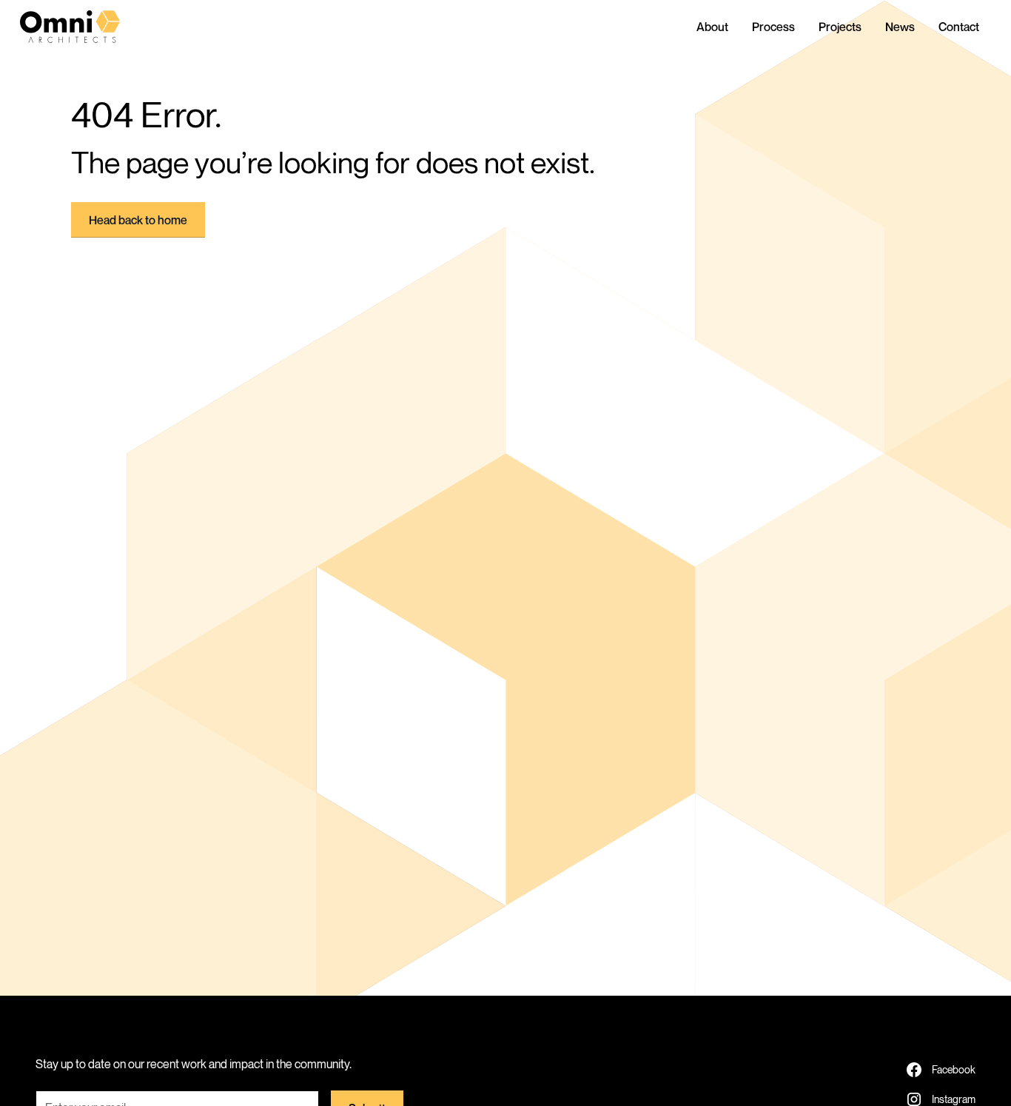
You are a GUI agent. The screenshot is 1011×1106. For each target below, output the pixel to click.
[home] (82, 26)
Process (773, 26)
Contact (958, 26)
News (900, 26)
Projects (840, 26)
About (712, 26)
